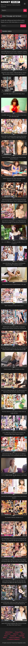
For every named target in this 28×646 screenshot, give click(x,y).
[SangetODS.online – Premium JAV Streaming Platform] (11, 2)
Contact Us (13, 635)
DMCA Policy (8, 632)
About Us (15, 634)
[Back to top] (23, 641)
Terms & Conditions (14, 637)
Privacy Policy (19, 632)
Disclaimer (8, 634)
